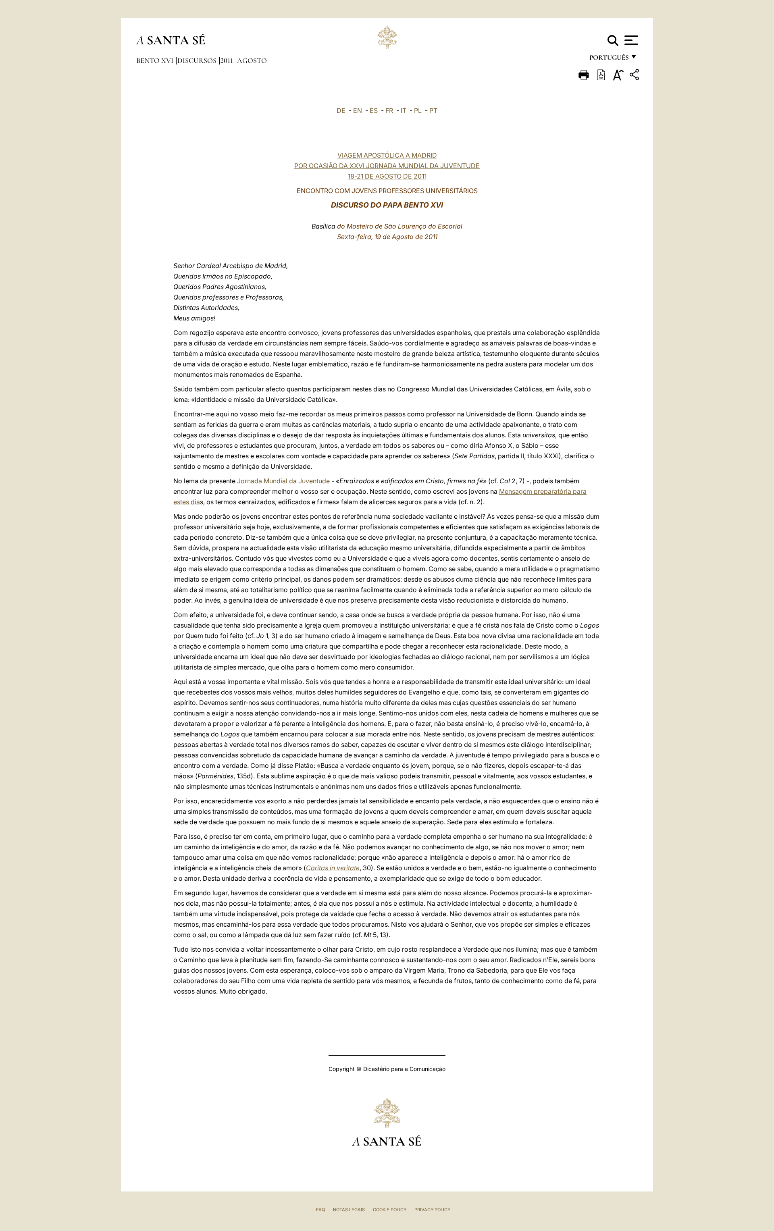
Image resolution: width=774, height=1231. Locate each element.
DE (341, 110)
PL (418, 110)
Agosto (252, 60)
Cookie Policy (389, 1209)
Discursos (197, 60)
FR (389, 110)
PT (433, 110)
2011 (228, 60)
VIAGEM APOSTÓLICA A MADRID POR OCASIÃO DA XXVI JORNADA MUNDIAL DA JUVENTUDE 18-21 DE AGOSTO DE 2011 (387, 165)
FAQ (320, 1209)
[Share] (635, 76)
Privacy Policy (432, 1209)
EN (357, 110)
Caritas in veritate (333, 868)
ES (374, 110)
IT (403, 110)
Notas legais (349, 1209)
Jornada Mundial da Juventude (283, 481)
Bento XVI (155, 60)
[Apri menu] (630, 40)
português (609, 59)
